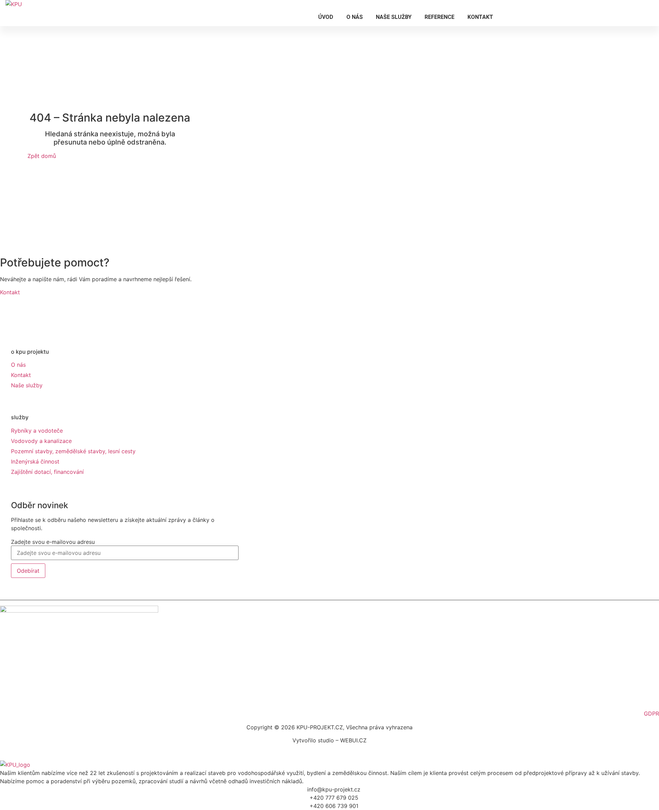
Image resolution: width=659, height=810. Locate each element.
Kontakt (480, 17)
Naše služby (394, 17)
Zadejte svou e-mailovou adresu (53, 542)
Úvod (325, 17)
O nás (354, 17)
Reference (439, 17)
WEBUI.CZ (352, 740)
